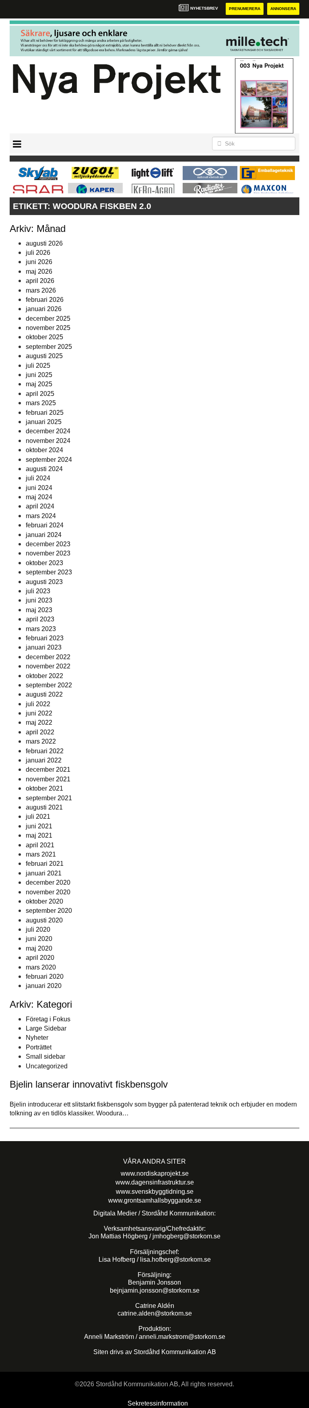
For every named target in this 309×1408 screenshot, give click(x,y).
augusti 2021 (44, 807)
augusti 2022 (44, 694)
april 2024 (40, 506)
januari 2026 (44, 308)
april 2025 (40, 393)
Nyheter (37, 1037)
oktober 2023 (44, 563)
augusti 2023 (44, 581)
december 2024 (48, 431)
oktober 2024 (44, 450)
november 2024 (48, 440)
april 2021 (40, 845)
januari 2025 (44, 421)
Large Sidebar (46, 1028)
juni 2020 (39, 938)
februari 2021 (45, 863)
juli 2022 (38, 704)
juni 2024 (39, 487)
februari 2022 (45, 751)
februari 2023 (45, 638)
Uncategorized (47, 1066)
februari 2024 (45, 525)
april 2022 (40, 732)
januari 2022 (44, 760)
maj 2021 (39, 835)
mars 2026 (41, 290)
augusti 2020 (44, 920)
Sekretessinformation (158, 1403)
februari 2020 (45, 976)
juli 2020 (38, 929)
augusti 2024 (44, 468)
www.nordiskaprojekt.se (155, 1173)
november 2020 (48, 892)
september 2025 (49, 346)
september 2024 (49, 459)
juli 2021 (38, 816)
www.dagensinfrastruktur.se (154, 1182)
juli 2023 (38, 591)
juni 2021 (39, 826)
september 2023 (49, 572)
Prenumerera (244, 8)
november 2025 (48, 327)
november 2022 (48, 666)
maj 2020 (39, 948)
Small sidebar (45, 1056)
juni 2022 (39, 713)
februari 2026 (45, 299)
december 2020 (48, 882)
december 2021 (48, 769)
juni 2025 (39, 374)
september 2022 (49, 685)
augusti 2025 (44, 356)
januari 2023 (44, 647)
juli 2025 (38, 365)
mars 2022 (41, 741)
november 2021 (48, 779)
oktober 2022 (44, 675)
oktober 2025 (44, 337)
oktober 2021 (44, 788)
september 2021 (49, 798)
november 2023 (48, 553)
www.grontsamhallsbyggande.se (154, 1200)
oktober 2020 (44, 901)
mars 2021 (41, 854)
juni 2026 (39, 261)
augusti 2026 (44, 243)
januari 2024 (44, 534)
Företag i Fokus (48, 1019)
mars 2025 (41, 403)
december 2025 (48, 318)
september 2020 (49, 910)
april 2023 (40, 619)
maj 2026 (39, 271)
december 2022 (48, 657)
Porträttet (39, 1047)
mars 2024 (41, 515)
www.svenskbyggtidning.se (155, 1191)
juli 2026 (38, 252)
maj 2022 (39, 722)
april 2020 (40, 957)
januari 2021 (44, 873)
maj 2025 (39, 384)
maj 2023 (39, 610)
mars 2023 (41, 628)
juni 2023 (39, 600)
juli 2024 (38, 478)
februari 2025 (45, 412)
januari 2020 (44, 985)
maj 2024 (39, 497)
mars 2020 (41, 967)
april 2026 (40, 280)
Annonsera (283, 8)
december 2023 (48, 544)
